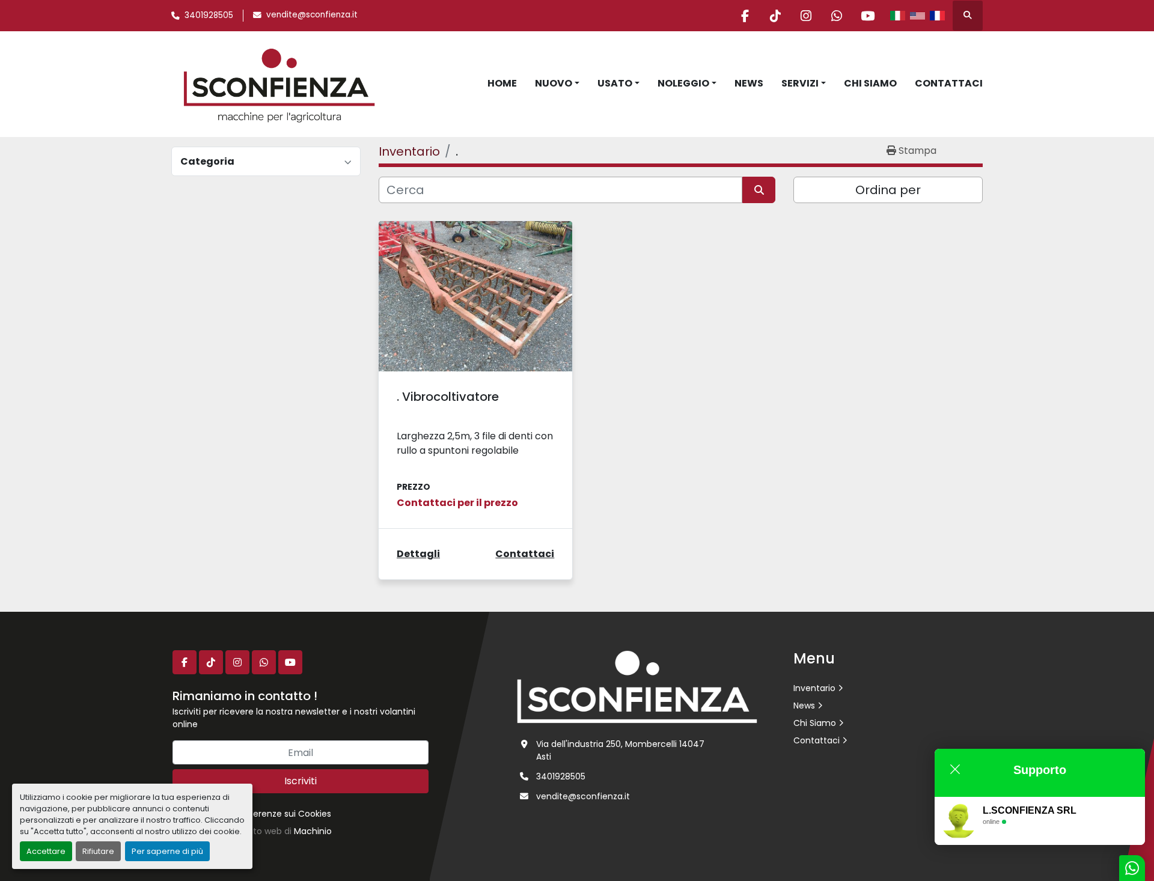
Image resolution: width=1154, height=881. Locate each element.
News (748, 83)
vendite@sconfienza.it (312, 14)
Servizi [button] (800, 83)
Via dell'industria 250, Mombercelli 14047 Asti (620, 750)
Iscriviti (300, 781)
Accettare (46, 851)
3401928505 (209, 15)
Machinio (313, 831)
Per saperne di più (167, 851)
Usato (614, 83)
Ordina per (888, 189)
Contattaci (949, 83)
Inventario (814, 688)
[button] (557, 83)
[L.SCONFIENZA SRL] (637, 686)
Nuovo (553, 83)
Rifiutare (98, 851)
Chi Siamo (870, 83)
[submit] (758, 190)
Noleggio (683, 83)
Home (502, 83)
